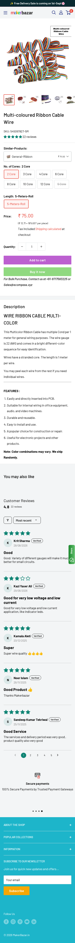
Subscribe (16, 891)
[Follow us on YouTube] (26, 921)
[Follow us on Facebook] (6, 921)
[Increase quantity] (41, 246)
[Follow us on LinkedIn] (33, 921)
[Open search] (54, 13)
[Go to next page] (59, 755)
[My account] (61, 13)
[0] (68, 12)
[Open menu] (5, 12)
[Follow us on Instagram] (13, 921)
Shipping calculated (48, 229)
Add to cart (37, 260)
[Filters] (8, 520)
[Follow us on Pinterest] (20, 921)
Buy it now (37, 272)
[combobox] (37, 156)
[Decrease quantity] (22, 246)
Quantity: (10, 246)
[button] (13, 136)
